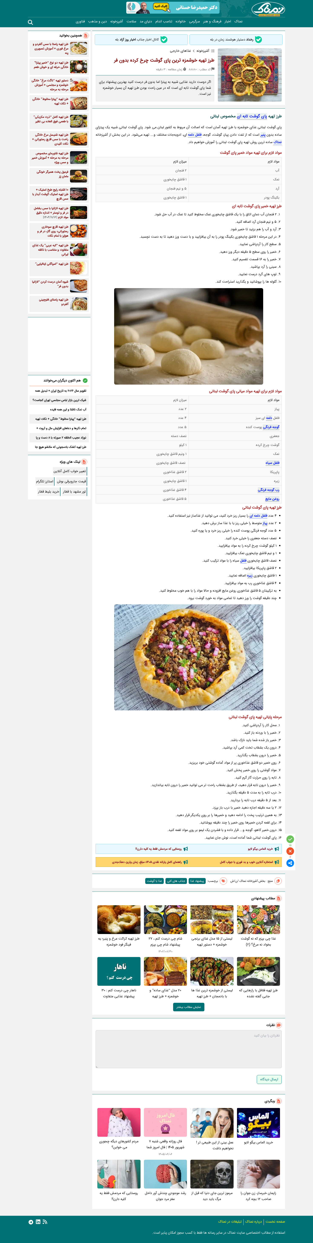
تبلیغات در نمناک (230, 1221)
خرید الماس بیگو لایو (260, 849)
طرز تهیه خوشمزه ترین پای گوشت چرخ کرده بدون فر (164, 60)
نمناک (238, 21)
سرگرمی (194, 21)
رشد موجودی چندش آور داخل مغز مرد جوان (165, 1196)
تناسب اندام (163, 21)
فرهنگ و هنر (212, 21)
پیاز (265, 523)
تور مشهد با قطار (74, 491)
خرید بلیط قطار (48, 491)
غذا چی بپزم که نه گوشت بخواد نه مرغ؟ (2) (258, 941)
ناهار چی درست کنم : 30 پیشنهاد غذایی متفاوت (119, 993)
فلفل (243, 560)
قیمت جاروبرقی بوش (71, 481)
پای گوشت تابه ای (252, 116)
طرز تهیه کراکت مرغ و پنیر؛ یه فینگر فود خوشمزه (118, 941)
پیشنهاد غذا (197, 881)
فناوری (80, 21)
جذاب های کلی (176, 881)
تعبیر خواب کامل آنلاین (70, 471)
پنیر (263, 134)
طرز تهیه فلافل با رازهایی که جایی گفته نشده (258, 993)
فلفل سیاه (272, 463)
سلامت (131, 21)
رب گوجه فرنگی (268, 490)
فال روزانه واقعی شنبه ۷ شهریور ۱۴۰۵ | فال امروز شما (165, 1144)
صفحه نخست (275, 1221)
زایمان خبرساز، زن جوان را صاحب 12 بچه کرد (258, 1196)
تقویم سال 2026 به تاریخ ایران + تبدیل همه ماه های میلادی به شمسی (60, 391)
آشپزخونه (116, 21)
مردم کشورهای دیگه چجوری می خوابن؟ (118, 1144)
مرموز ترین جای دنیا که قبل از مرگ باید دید (212, 1196)
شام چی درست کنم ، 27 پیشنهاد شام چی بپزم (165, 941)
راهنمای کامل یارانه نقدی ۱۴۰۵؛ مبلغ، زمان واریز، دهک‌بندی (147, 862)
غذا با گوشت (154, 881)
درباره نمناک (253, 1221)
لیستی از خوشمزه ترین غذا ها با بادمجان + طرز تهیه (212, 993)
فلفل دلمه (194, 134)
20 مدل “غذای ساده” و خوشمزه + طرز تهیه (165, 993)
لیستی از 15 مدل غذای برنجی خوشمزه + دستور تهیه (211, 941)
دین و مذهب (97, 21)
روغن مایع (272, 499)
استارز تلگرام (44, 481)
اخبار (228, 21)
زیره (250, 575)
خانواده (181, 21)
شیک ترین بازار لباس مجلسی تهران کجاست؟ (59, 400)
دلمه (269, 418)
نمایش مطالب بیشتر (189, 1007)
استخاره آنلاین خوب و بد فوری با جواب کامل (246, 862)
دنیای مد (146, 21)
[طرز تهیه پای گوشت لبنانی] (189, 657)
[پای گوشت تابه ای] (189, 336)
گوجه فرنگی (271, 427)
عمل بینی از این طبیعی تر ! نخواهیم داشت (215, 1145)
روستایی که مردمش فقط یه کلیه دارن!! (158, 849)
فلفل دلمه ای (258, 515)
